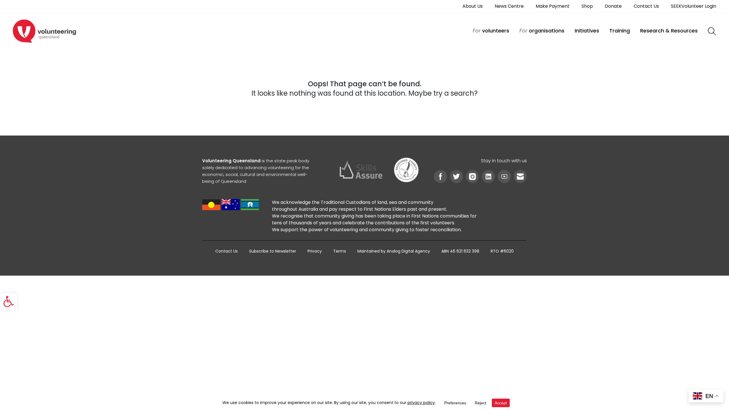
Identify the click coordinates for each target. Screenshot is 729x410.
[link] (8, 301)
